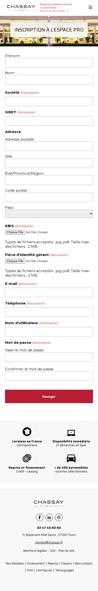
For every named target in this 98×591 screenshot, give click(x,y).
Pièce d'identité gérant (36, 254)
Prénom (12, 55)
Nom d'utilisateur (31, 323)
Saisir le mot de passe (24, 350)
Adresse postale (19, 139)
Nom (9, 73)
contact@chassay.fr (49, 542)
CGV (52, 550)
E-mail (20, 283)
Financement (36, 563)
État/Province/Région (24, 173)
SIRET (20, 112)
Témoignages (64, 570)
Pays (9, 207)
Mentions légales (35, 550)
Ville (8, 156)
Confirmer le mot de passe (29, 369)
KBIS (19, 226)
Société (22, 92)
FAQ (30, 570)
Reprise (53, 563)
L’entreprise (44, 570)
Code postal (16, 190)
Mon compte (83, 563)
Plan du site (66, 550)
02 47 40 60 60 (49, 527)
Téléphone (25, 303)
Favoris (66, 563)
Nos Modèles (15, 563)
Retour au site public (52, 10)
